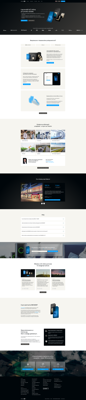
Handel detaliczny (34, 379)
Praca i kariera (45, 382)
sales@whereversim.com (49, 161)
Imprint (51, 398)
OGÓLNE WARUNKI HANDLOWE (56, 398)
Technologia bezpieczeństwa (36, 394)
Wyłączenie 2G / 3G (23, 388)
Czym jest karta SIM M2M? (24, 390)
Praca (41, 1)
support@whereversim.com (58, 381)
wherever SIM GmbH (47, 398)
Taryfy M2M (35, 1)
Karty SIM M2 (23, 307)
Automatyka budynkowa (35, 385)
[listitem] (43, 192)
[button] (28, 1)
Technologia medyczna (35, 389)
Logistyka (33, 386)
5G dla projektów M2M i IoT (25, 391)
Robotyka (33, 390)
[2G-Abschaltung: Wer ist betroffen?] (43, 273)
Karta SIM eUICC (23, 381)
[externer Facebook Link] (46, 388)
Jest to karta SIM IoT (24, 394)
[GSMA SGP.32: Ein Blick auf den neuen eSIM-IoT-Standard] (28, 273)
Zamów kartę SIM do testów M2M (52, 251)
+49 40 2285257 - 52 (57, 384)
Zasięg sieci (22, 385)
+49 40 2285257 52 (51, 162)
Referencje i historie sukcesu (47, 379)
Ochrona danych (63, 398)
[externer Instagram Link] (48, 388)
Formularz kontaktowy (57, 387)
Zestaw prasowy (45, 385)
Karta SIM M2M (23, 379)
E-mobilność (34, 381)
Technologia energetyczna (36, 382)
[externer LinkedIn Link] (43, 388)
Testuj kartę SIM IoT (31, 20)
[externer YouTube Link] (45, 388)
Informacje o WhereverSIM (47, 381)
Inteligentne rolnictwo (35, 393)
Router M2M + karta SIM (24, 382)
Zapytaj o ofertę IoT (24, 20)
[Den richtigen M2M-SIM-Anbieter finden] (58, 273)
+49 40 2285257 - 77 (57, 379)
